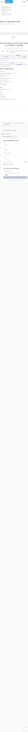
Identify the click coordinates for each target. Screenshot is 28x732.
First (4, 142)
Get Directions (6, 124)
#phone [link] (25, 56)
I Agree (6, 174)
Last (4, 147)
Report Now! (14, 33)
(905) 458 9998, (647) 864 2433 (9, 130)
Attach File (25, 161)
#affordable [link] (19, 64)
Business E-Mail (6, 152)
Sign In (2, 1)
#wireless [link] (6, 56)
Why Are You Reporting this (10, 21)
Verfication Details (7, 161)
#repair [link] (12, 62)
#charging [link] (17, 55)
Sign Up (7, 1)
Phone (4, 157)
